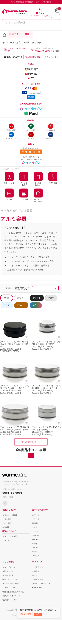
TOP (3, 210)
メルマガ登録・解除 (10, 583)
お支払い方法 (7, 575)
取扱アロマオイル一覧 (11, 596)
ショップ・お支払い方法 (17, 42)
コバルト (35, 535)
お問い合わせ (7, 571)
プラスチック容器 (9, 515)
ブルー (35, 548)
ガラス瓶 (6, 540)
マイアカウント (38, 567)
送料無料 (12, 210)
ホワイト (21, 298)
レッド (35, 544)
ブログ (38, 42)
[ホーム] (4, 35)
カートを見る (37, 579)
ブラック (37, 298)
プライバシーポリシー (41, 583)
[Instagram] (5, 503)
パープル (35, 556)
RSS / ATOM (37, 588)
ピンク (35, 552)
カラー (36, 305)
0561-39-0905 (42, 50)
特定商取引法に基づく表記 (13, 592)
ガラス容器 (6, 519)
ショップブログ (8, 588)
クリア (7, 305)
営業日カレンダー (9, 600)
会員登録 (35, 571)
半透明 (51, 298)
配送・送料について (10, 579)
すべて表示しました (31, 442)
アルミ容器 (25, 210)
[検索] (6, 22)
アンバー (21, 305)
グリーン (35, 540)
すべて (7, 298)
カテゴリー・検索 (20, 34)
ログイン (35, 575)
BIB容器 (5, 527)
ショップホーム (8, 567)
